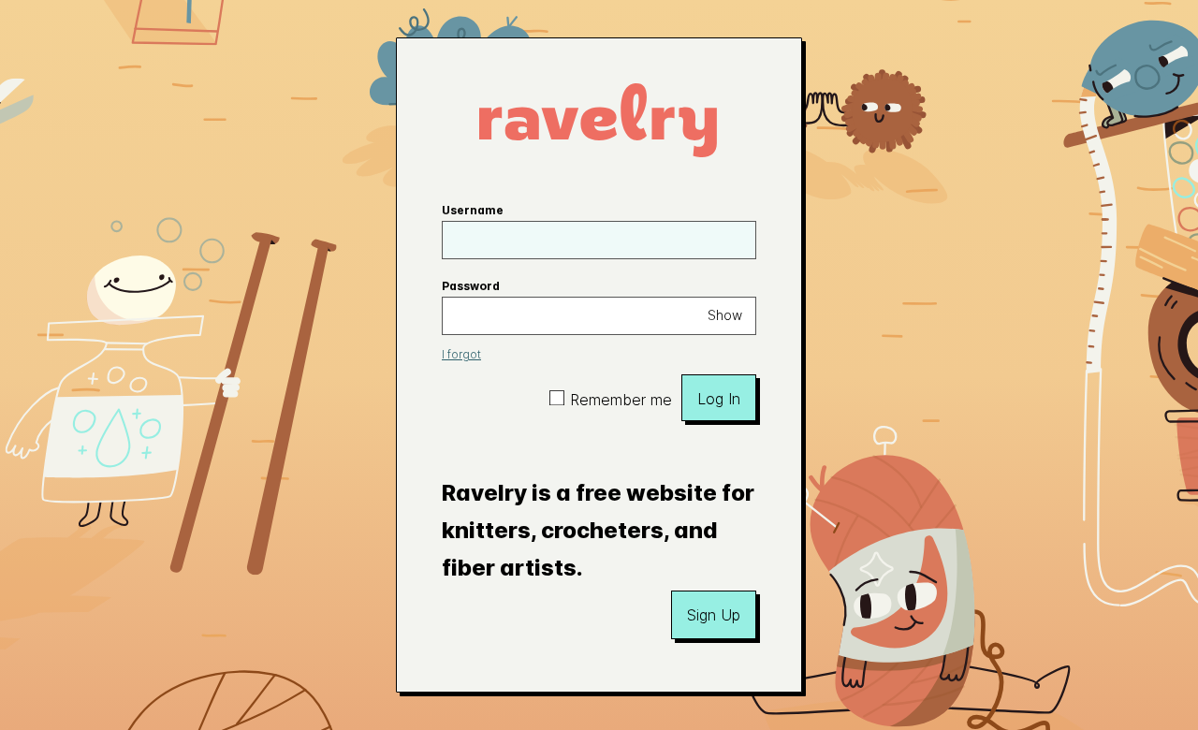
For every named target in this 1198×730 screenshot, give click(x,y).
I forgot (461, 354)
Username (473, 210)
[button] (713, 615)
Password (471, 286)
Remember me (621, 399)
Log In (718, 398)
